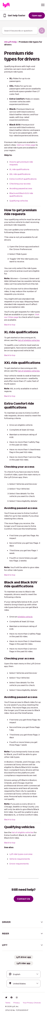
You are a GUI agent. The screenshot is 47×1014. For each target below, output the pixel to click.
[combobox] (20, 30)
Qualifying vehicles (18, 200)
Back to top (9, 324)
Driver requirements (19, 863)
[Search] (42, 30)
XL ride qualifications (19, 169)
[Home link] (6, 5)
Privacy (16, 1003)
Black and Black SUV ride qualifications (21, 194)
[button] (43, 5)
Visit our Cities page (26, 145)
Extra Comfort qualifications (23, 179)
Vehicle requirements (19, 859)
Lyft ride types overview (20, 854)
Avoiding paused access (20, 188)
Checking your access (20, 183)
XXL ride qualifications (19, 174)
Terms (7, 1003)
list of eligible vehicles (22, 832)
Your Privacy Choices (32, 1003)
